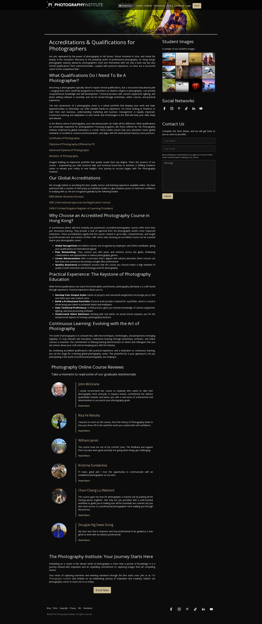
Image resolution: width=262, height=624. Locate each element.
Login (188, 5)
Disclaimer (87, 608)
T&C (79, 608)
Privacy (73, 608)
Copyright (63, 608)
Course (139, 5)
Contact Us (179, 5)
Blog (49, 608)
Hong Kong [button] (126, 5)
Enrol (197, 5)
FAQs (55, 608)
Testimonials (159, 5)
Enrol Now (102, 590)
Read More (84, 405)
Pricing (170, 5)
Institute (148, 5)
